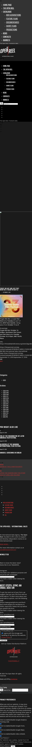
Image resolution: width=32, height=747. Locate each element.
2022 (4, 398)
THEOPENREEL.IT (13, 661)
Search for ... (7, 690)
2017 (4, 407)
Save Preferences (5, 738)
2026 (4, 391)
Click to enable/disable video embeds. (12, 734)
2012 (4, 417)
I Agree (13, 746)
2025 (4, 393)
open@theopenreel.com (8, 550)
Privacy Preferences (5, 746)
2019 (4, 404)
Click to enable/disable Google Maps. (12, 730)
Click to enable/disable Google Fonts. (12, 726)
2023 (4, 396)
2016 (4, 409)
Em (0, 361)
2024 (4, 394)
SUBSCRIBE (4, 640)
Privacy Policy (5, 637)
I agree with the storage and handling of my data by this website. (13, 635)
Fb (1, 361)
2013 (4, 415)
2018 (4, 406)
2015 (4, 411)
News (4, 380)
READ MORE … (4, 544)
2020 (4, 402)
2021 (4, 400)
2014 (4, 413)
